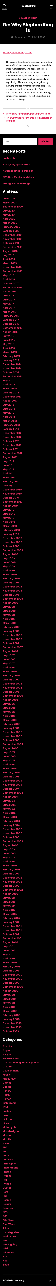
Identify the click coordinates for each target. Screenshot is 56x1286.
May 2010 (8, 517)
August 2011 (10, 457)
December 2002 (12, 877)
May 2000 (9, 1003)
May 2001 (8, 954)
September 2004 (13, 792)
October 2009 (11, 546)
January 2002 (11, 922)
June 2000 (9, 999)
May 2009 (9, 566)
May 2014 (8, 380)
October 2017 (11, 283)
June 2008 (9, 610)
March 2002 (10, 914)
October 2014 (11, 372)
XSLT (6, 1260)
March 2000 (10, 1011)
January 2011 (11, 485)
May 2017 (8, 303)
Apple (6, 1050)
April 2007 (9, 667)
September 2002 (13, 889)
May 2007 (9, 663)
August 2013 (10, 400)
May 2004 (9, 809)
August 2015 (10, 332)
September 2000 (13, 986)
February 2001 (11, 966)
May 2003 (9, 857)
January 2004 (11, 825)
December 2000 (12, 974)
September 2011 (12, 453)
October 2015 (11, 323)
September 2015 (12, 327)
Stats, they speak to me (16, 164)
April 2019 (9, 259)
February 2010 (11, 530)
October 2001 (11, 934)
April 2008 (9, 619)
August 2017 (10, 291)
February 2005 (11, 772)
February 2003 (11, 869)
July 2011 (8, 461)
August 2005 (10, 748)
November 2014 (12, 368)
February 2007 (11, 675)
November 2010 (12, 493)
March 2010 (10, 526)
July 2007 (9, 655)
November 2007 (12, 639)
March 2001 (10, 962)
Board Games (11, 1058)
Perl (5, 1151)
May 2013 (8, 412)
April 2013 (9, 416)
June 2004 (9, 804)
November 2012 (12, 437)
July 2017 (8, 295)
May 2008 (9, 614)
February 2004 (11, 821)
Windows (8, 1252)
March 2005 (10, 768)
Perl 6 (6, 1155)
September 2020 (13, 206)
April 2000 (9, 1007)
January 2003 (11, 873)
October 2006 (11, 691)
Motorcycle (9, 1127)
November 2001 (12, 930)
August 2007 (10, 651)
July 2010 (8, 509)
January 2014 (11, 392)
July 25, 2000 (38, 37)
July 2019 (8, 255)
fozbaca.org (28, 5)
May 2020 (9, 214)
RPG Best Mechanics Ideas (18, 177)
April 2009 (9, 570)
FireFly (7, 1074)
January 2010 (11, 534)
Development (11, 1070)
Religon (7, 1204)
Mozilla (7, 1139)
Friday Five (9, 1078)
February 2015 (11, 356)
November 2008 (12, 590)
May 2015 (8, 344)
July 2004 (9, 800)
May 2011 (8, 469)
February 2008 (11, 627)
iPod (5, 1107)
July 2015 (8, 336)
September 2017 (12, 287)
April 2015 (9, 348)
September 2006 (13, 695)
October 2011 (10, 449)
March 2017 (10, 311)
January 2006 (11, 728)
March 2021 (10, 202)
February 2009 (11, 578)
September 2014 (12, 376)
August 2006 (10, 699)
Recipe (7, 1200)
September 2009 (13, 550)
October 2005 (11, 740)
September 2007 (13, 647)
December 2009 (12, 538)
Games (7, 1082)
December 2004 (12, 780)
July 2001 (8, 946)
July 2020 (9, 210)
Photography (10, 1167)
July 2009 (9, 558)
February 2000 (12, 1015)
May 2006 (9, 712)
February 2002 (11, 918)
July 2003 (9, 849)
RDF (5, 1196)
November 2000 (12, 978)
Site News (8, 1220)
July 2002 (9, 897)
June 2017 (9, 299)
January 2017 (11, 319)
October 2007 (11, 643)
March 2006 (10, 720)
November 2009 (12, 542)
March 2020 (10, 222)
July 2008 (9, 606)
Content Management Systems (21, 1062)
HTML (6, 1094)
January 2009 (11, 582)
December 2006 (12, 683)
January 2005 (11, 776)
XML (5, 1256)
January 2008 (11, 631)
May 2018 (8, 275)
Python (7, 1183)
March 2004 (10, 817)
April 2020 (9, 218)
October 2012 (11, 441)
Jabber (7, 1111)
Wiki (5, 1248)
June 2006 (9, 707)
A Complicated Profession (18, 170)
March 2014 (10, 388)
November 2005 (12, 736)
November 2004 (12, 784)
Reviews (8, 1208)
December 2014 (12, 364)
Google (7, 1086)
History (7, 1090)
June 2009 (9, 562)
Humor (7, 1098)
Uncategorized (28, 18)
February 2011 (11, 481)
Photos (7, 1171)
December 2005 (12, 732)
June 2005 (9, 756)
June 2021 (9, 198)
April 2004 (9, 813)
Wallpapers (9, 1236)
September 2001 (13, 938)
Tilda (6, 1228)
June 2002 (9, 901)
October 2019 (11, 243)
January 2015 (11, 360)
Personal (8, 1159)
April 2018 (9, 279)
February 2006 (11, 724)
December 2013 (12, 396)
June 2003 (9, 853)
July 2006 (9, 703)
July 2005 (9, 752)
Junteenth (9, 158)
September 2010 (13, 501)
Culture (7, 1066)
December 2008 (12, 586)
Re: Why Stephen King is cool (17, 52)
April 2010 (9, 522)
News (6, 1143)
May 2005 (9, 760)
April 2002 (9, 910)
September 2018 (12, 271)
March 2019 (10, 263)
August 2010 (10, 505)
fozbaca (21, 37)
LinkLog (7, 1119)
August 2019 (10, 251)
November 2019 (12, 239)
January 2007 (11, 679)
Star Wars (9, 1224)
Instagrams (9, 1103)
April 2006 (9, 716)
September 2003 (13, 841)
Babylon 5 (8, 1054)
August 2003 (10, 845)
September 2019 (12, 247)
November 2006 (12, 687)
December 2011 (12, 445)
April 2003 (9, 861)
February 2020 (11, 226)
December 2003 (12, 829)
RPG (5, 1212)
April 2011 (8, 473)
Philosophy (9, 1163)
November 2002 (12, 881)
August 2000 (10, 990)
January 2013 (11, 429)
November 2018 (12, 267)
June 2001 (9, 950)
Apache (7, 1046)
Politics (7, 1175)
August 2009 (10, 554)
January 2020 (11, 230)
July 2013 (8, 404)
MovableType (11, 1131)
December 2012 (12, 433)
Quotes (7, 1187)
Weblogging (10, 1244)
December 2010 (12, 489)
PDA (5, 1147)
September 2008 (13, 598)
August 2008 (10, 602)
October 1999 (11, 1031)
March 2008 (10, 623)
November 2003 (12, 833)
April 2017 (9, 307)
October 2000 (11, 982)
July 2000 (9, 994)
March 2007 (10, 671)
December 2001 (12, 926)
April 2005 (9, 764)
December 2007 (12, 635)
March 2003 (10, 865)
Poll (5, 1179)
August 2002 (10, 893)
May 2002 (9, 906)
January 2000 (11, 1019)
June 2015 (9, 340)
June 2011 (9, 465)
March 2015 (10, 352)
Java (6, 1115)
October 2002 (11, 885)
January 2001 (11, 970)
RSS (5, 1216)
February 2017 (11, 315)
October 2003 (11, 837)
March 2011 (9, 477)
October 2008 (11, 594)
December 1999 (12, 1023)
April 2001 (9, 958)
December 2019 (12, 235)
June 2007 (9, 659)
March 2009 (10, 574)
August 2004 (10, 796)
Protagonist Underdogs (16, 183)
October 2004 (11, 788)
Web (5, 1240)
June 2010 (9, 513)
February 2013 (11, 425)
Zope (6, 1264)
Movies (7, 1135)
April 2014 (9, 384)
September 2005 (13, 744)
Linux (6, 1123)
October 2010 (11, 497)
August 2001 (10, 942)
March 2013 (10, 420)
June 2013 (9, 408)
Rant (5, 1191)
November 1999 (12, 1027)
